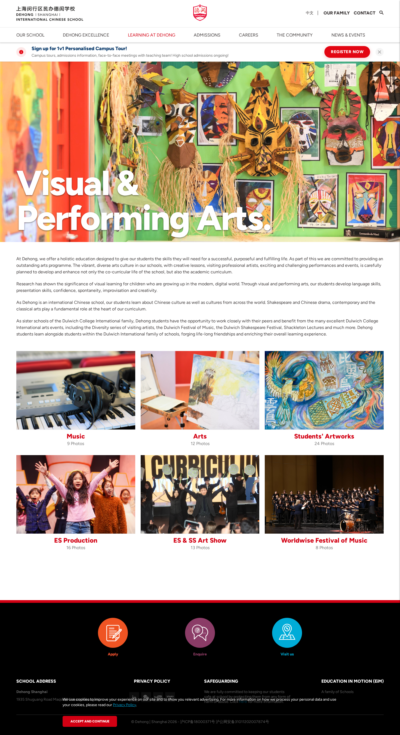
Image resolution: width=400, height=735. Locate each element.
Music (76, 436)
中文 (309, 13)
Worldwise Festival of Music (324, 540)
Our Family (337, 13)
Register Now (347, 51)
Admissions (207, 35)
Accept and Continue (89, 721)
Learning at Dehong (151, 35)
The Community (295, 35)
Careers (248, 35)
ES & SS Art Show (200, 540)
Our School (30, 35)
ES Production (75, 540)
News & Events (348, 35)
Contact (365, 13)
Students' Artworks (324, 436)
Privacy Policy (124, 705)
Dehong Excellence (86, 35)
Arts (200, 436)
